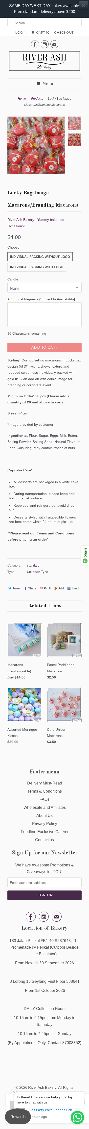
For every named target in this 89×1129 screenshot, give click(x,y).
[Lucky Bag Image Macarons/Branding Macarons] (36, 145)
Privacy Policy (44, 824)
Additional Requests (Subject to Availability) (41, 299)
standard (33, 565)
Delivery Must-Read (44, 783)
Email (75, 588)
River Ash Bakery (42, 1087)
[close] (83, 5)
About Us (44, 815)
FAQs (44, 799)
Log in (21, 32)
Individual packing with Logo (36, 267)
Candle (12, 279)
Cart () (43, 32)
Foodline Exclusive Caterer (44, 832)
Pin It (47, 588)
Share (32, 588)
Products (37, 98)
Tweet (17, 588)
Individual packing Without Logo (40, 257)
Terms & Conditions (44, 791)
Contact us (44, 840)
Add (61, 588)
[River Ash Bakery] (44, 62)
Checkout (64, 32)
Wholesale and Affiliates (44, 807)
